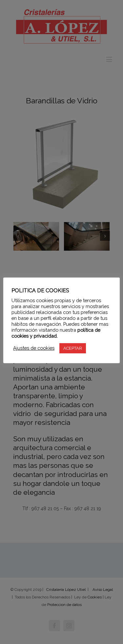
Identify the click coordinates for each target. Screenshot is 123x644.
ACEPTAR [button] (72, 348)
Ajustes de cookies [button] (33, 348)
